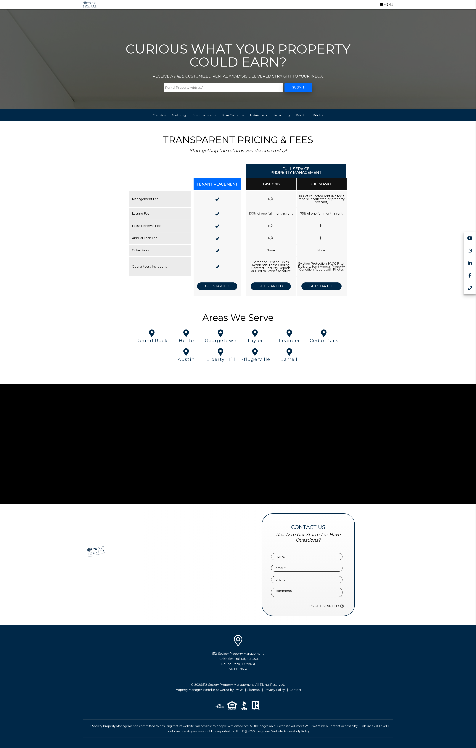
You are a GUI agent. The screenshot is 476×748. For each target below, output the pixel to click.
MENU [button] (388, 4)
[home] (90, 4)
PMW (238, 690)
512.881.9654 (238, 669)
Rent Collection (233, 115)
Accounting (282, 115)
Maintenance (259, 115)
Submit (298, 87)
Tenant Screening (204, 115)
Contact (295, 690)
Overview (159, 115)
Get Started (217, 286)
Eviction (301, 115)
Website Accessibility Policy (290, 731)
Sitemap (253, 690)
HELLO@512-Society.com (252, 731)
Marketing (179, 115)
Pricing (318, 115)
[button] (470, 238)
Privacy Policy (274, 690)
